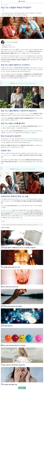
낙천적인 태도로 (4, 126)
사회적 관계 (3, 205)
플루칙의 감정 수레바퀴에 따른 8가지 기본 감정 (13, 345)
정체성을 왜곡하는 (22, 199)
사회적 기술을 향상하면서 (17, 213)
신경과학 (2, 246)
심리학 (2, 4)
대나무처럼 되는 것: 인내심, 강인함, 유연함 (25, 83)
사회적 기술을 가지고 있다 (35, 67)
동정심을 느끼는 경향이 (27, 130)
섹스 (1, 285)
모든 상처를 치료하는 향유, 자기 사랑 (10, 267)
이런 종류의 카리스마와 (6, 210)
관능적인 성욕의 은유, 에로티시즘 (9, 286)
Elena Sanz (15, 42)
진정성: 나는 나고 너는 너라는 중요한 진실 (25, 169)
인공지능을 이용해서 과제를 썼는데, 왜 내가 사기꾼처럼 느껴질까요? (18, 247)
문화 (1, 363)
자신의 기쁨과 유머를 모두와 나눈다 (21, 113)
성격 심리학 (6, 4)
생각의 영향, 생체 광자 (6, 326)
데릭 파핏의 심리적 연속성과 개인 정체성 (11, 306)
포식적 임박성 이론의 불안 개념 (9, 384)
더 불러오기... (22, 387)
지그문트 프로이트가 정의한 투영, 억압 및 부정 (13, 365)
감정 (1, 344)
